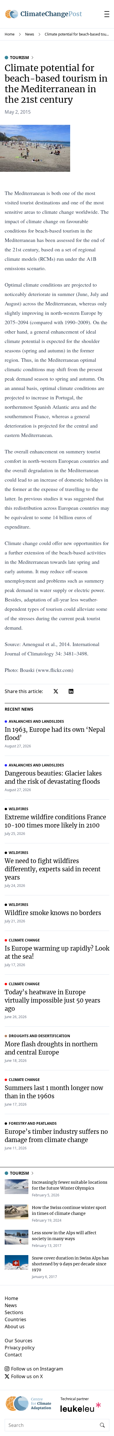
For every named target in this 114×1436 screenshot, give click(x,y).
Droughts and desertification (39, 1036)
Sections (14, 1312)
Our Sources (18, 1340)
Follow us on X (27, 1376)
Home (10, 34)
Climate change (24, 940)
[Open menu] (106, 14)
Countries (15, 1319)
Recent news (19, 709)
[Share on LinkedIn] (71, 691)
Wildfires (18, 809)
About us (15, 1326)
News (29, 34)
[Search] (102, 1425)
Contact (13, 1354)
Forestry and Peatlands (33, 1123)
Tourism (19, 57)
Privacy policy (19, 1347)
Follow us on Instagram (37, 1369)
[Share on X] (56, 691)
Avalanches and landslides (36, 721)
